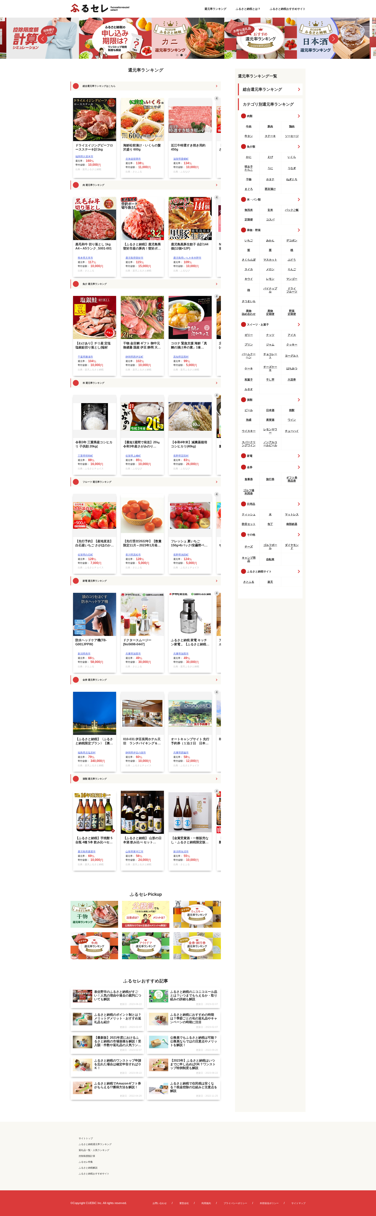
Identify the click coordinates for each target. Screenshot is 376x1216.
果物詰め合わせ (249, 312)
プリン (249, 344)
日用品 (251, 504)
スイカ (249, 269)
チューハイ (292, 431)
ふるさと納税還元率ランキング (95, 1144)
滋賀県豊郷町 (181, 158)
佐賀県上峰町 (133, 455)
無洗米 (249, 209)
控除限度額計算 (87, 1156)
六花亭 (292, 379)
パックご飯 (292, 209)
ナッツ (270, 334)
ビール (249, 410)
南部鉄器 (291, 524)
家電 (249, 455)
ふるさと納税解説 (88, 1167)
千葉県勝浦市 (85, 356)
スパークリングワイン (249, 444)
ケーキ (249, 368)
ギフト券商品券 (291, 479)
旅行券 (270, 479)
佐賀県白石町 (85, 554)
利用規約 (206, 1203)
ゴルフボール (270, 546)
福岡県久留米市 (84, 156)
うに (270, 168)
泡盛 (248, 419)
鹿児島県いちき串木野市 (187, 257)
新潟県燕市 (84, 653)
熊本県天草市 (85, 257)
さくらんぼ (249, 259)
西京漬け (270, 188)
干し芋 (270, 379)
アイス (292, 334)
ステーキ (270, 136)
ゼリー (249, 334)
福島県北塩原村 (87, 752)
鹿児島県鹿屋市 (87, 851)
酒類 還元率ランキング (95, 778)
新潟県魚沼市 (181, 851)
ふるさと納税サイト (259, 571)
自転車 (270, 559)
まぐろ (249, 188)
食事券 (249, 479)
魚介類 (251, 146)
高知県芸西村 (181, 356)
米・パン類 (254, 199)
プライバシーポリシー (235, 1203)
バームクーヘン (249, 356)
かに (248, 157)
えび (270, 157)
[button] (42, 39)
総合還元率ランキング (262, 89)
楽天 (270, 581)
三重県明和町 (85, 455)
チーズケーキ (270, 368)
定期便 (249, 219)
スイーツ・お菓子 (258, 324)
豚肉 (270, 126)
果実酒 (270, 419)
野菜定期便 (292, 312)
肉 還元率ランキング (93, 185)
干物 (248, 179)
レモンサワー (270, 431)
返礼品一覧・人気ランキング (94, 1150)
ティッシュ (249, 514)
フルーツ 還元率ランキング (97, 482)
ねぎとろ (291, 179)
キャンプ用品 (249, 559)
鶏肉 (292, 126)
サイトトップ (86, 1138)
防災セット (249, 524)
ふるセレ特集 (86, 1162)
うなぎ (292, 168)
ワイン (292, 419)
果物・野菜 (254, 230)
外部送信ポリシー (269, 1203)
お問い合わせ (160, 1203)
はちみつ (291, 368)
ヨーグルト (292, 355)
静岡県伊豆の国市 (136, 752)
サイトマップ (298, 1203)
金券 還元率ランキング (95, 679)
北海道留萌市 (133, 158)
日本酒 (270, 410)
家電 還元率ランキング (95, 580)
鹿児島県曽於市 (134, 257)
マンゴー (291, 278)
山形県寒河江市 (134, 851)
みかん (270, 240)
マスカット (270, 259)
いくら (292, 157)
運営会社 (184, 1203)
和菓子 (249, 379)
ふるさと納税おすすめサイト (288, 8)
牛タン (249, 136)
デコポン (291, 240)
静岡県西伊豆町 (134, 356)
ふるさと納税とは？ (248, 8)
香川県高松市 (133, 554)
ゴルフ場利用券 (248, 492)
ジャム (270, 344)
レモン (270, 278)
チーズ (249, 546)
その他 (251, 534)
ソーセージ (292, 136)
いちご (249, 240)
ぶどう (292, 259)
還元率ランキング (215, 8)
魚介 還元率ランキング (95, 284)
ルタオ (249, 389)
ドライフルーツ (291, 290)
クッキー (291, 344)
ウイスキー (249, 431)
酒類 (249, 399)
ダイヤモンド (292, 546)
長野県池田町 (181, 554)
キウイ (249, 278)
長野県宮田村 (181, 455)
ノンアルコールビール (270, 444)
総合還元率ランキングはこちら (99, 86)
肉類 (249, 116)
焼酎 (292, 410)
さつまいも (249, 301)
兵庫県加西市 (133, 653)
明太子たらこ (249, 168)
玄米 (270, 209)
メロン (270, 269)
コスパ (270, 219)
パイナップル (270, 290)
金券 (249, 467)
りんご (292, 269)
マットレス (292, 514)
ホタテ (270, 179)
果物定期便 (270, 312)
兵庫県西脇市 (181, 752)
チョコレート (270, 356)
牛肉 (248, 126)
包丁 (270, 524)
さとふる (248, 581)
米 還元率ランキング (93, 383)
